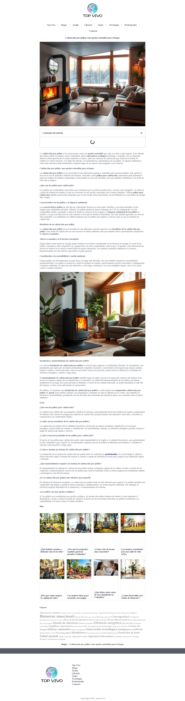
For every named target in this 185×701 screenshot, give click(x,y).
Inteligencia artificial (130, 629)
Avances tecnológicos (129, 613)
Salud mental (49, 636)
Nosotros (132, 691)
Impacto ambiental (78, 630)
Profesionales (131, 25)
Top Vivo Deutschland (134, 659)
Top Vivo (51, 25)
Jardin (76, 25)
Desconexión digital (46, 623)
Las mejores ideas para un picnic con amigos (78, 596)
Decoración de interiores (76, 619)
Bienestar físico (79, 617)
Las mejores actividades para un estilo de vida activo (132, 551)
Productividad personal (110, 633)
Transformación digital (56, 639)
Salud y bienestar (65, 637)
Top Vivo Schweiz (132, 684)
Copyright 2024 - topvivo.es (92, 698)
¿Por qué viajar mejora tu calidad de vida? (51, 596)
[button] (141, 133)
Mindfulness (79, 632)
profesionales (111, 454)
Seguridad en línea (79, 637)
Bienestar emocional (57, 616)
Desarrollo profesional (136, 620)
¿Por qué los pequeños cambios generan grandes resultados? (77, 551)
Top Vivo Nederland (133, 676)
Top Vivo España (132, 667)
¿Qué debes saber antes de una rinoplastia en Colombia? (105, 594)
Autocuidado (76, 613)
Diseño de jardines (86, 623)
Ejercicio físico (128, 623)
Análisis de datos (66, 613)
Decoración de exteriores (55, 620)
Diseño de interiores (66, 623)
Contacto (93, 31)
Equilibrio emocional (60, 626)
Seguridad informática (100, 636)
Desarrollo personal (117, 619)
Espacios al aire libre (79, 626)
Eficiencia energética (107, 623)
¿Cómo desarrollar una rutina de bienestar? (132, 596)
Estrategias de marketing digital (100, 626)
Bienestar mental (90, 617)
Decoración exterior (98, 620)
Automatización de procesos (109, 613)
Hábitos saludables (59, 629)
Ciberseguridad (120, 616)
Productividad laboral (94, 633)
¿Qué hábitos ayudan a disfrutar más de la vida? (51, 550)
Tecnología (114, 25)
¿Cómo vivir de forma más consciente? (104, 550)
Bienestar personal (104, 617)
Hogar (64, 25)
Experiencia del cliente (120, 626)
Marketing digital (63, 633)
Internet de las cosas (47, 633)
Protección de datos (129, 632)
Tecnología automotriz (122, 637)
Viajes (100, 25)
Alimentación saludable (50, 613)
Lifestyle (88, 25)
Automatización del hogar (89, 613)
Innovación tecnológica (101, 629)
